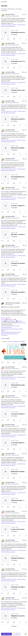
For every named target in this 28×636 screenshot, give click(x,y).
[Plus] (26, 39)
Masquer (24, 344)
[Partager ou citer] (8, 39)
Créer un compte (6, 634)
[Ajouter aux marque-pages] (20, 39)
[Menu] (25, 634)
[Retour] (1, 2)
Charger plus (14, 626)
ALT (25, 359)
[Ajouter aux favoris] (14, 39)
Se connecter (16, 634)
